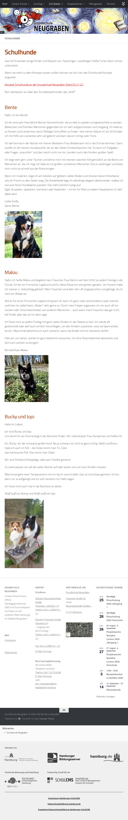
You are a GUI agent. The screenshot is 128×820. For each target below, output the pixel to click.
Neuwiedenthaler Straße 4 (78, 606)
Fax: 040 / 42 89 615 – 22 (47, 646)
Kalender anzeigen (105, 696)
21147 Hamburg (74, 612)
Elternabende (113, 689)
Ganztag (38, 3)
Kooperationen (74, 3)
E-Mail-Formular (43, 651)
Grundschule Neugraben (77, 592)
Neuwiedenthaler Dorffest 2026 (114, 676)
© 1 (2, 32)
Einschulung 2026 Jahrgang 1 (114, 603)
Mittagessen (95, 3)
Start (4, 3)
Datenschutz (11, 652)
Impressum (10, 640)
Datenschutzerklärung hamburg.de (64, 804)
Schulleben (55, 3)
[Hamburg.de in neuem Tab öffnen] (107, 758)
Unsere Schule (19, 3)
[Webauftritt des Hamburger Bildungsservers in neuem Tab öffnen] (64, 758)
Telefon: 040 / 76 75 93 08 (48, 672)
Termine (110, 3)
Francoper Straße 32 (76, 598)
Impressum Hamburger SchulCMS (64, 798)
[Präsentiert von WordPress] (19, 719)
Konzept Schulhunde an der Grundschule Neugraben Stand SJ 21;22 (44, 84)
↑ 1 (4, 732)
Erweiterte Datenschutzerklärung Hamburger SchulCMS (64, 809)
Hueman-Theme (47, 719)
